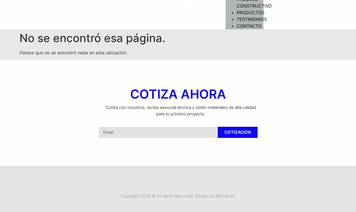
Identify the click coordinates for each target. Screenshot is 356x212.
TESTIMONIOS (252, 19)
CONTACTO (249, 26)
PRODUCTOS (250, 12)
